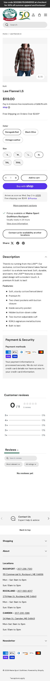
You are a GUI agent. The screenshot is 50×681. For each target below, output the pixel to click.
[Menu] (45, 15)
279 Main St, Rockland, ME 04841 (19, 596)
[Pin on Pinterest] (23, 243)
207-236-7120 (24, 568)
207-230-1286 (22, 613)
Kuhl (5, 86)
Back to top (25, 530)
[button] (39, 15)
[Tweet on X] (12, 243)
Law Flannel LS (15, 34)
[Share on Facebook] (18, 243)
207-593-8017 (24, 590)
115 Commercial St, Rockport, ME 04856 (23, 574)
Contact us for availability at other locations (25, 233)
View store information (17, 223)
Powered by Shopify (36, 670)
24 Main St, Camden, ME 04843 (19, 618)
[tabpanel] (25, 480)
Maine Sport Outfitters (18, 670)
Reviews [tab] (11, 450)
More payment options (25, 205)
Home (5, 34)
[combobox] (25, 25)
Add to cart (34, 177)
